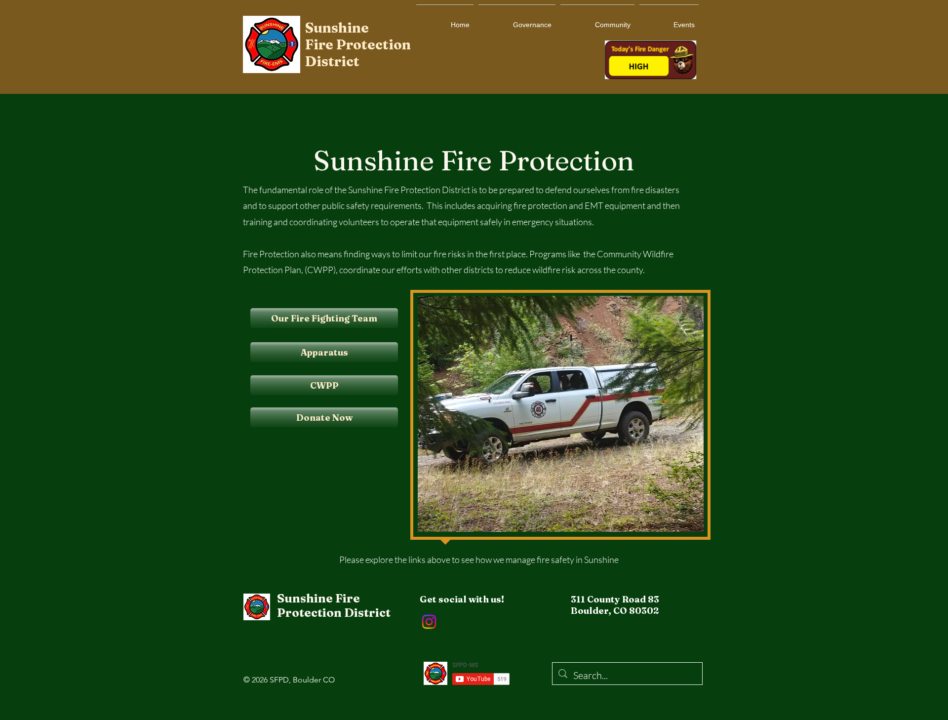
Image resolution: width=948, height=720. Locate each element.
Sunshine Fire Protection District (334, 605)
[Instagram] (429, 621)
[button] (562, 414)
